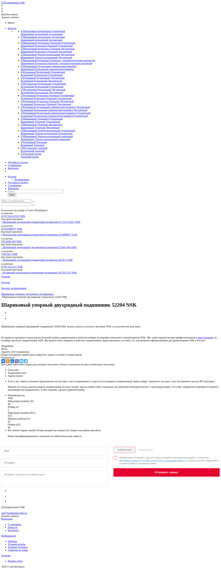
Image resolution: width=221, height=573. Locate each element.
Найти (12, 195)
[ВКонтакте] (3, 361)
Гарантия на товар (18, 550)
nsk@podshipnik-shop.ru (14, 513)
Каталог (12, 28)
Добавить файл (124, 450)
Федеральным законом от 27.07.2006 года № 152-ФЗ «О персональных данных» (151, 460)
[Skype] (21, 361)
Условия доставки (18, 547)
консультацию (205, 337)
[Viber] (17, 361)
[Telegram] (26, 361)
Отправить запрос (166, 472)
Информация (8, 535)
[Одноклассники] (8, 361)
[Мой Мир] (12, 361)
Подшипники (21, 179)
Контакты (13, 168)
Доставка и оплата (18, 162)
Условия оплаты (17, 544)
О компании (14, 165)
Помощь (12, 541)
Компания (6, 519)
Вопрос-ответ (15, 561)
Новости (12, 527)
